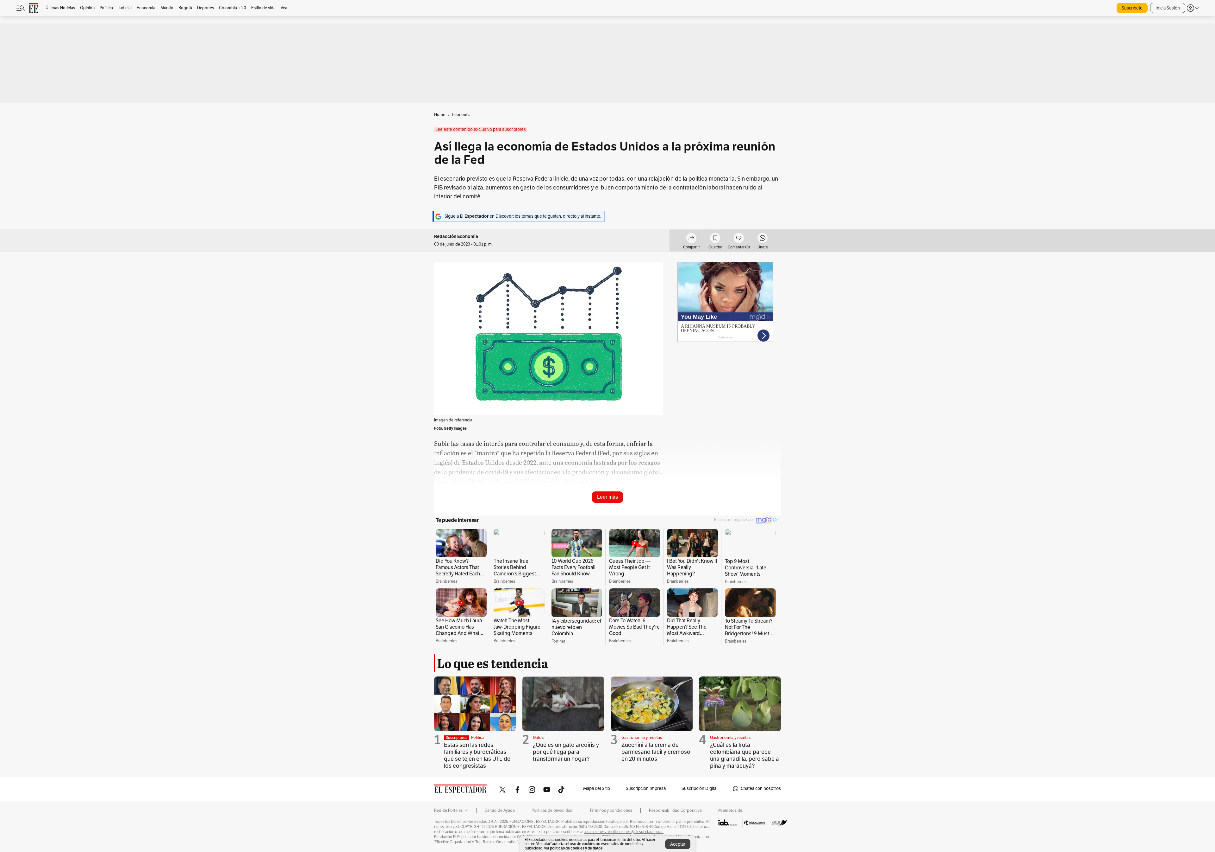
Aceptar (677, 844)
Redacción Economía (456, 236)
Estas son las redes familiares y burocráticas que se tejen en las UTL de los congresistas (477, 755)
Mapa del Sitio (596, 788)
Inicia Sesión (1168, 8)
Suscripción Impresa (646, 788)
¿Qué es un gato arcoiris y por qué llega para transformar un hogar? (566, 751)
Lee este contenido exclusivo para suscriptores (480, 129)
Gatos (538, 737)
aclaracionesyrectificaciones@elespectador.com (624, 832)
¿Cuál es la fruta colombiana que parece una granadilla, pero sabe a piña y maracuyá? (744, 755)
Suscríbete (1132, 8)
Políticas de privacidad (552, 810)
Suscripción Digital (699, 788)
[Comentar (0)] (739, 239)
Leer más (607, 497)
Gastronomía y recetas (641, 737)
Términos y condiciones (610, 810)
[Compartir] (691, 239)
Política (477, 737)
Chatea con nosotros (761, 788)
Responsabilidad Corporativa (675, 810)
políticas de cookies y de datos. (576, 848)
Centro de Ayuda (500, 810)
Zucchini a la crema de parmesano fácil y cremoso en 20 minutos (655, 751)
